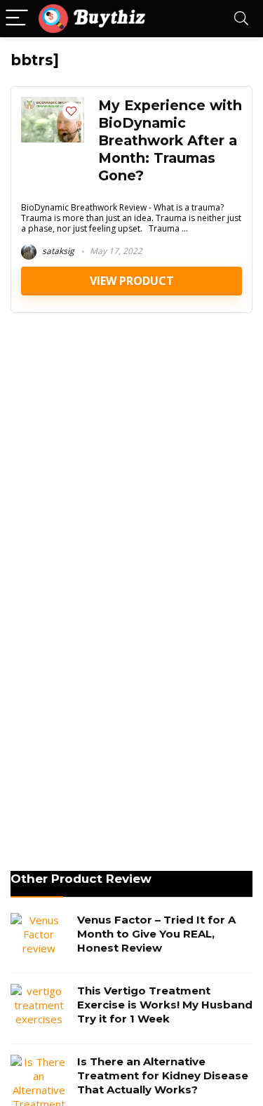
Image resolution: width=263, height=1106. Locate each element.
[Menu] (17, 18)
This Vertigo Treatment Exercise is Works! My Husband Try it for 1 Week (164, 1004)
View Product (132, 280)
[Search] (241, 18)
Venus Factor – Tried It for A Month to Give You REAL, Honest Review (156, 933)
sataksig (57, 251)
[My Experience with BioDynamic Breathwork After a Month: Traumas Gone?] (52, 104)
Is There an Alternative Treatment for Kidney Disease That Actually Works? (162, 1075)
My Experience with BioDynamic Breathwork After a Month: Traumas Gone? (170, 140)
